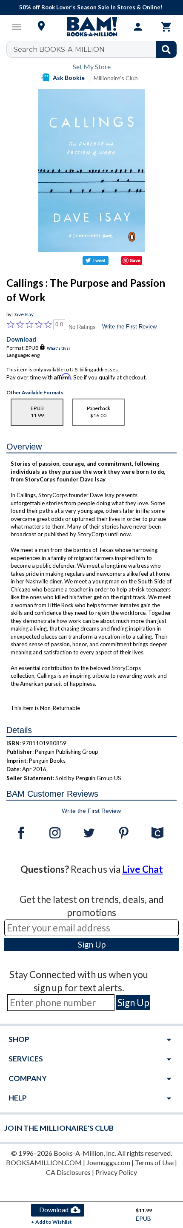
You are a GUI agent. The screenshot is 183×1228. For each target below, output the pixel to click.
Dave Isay (23, 314)
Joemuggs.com (108, 1162)
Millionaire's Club (116, 78)
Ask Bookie (69, 77)
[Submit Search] (166, 49)
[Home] (91, 27)
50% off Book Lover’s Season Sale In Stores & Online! (91, 7)
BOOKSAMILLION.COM (44, 1162)
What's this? (58, 348)
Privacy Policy (116, 1172)
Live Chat (142, 869)
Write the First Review (129, 326)
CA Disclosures (68, 1172)
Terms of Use (154, 1162)
